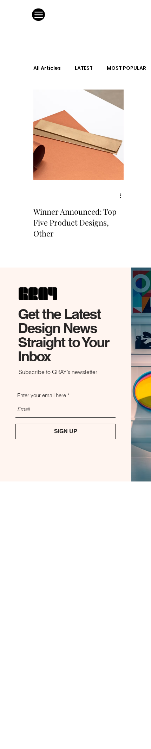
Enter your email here (41, 395)
